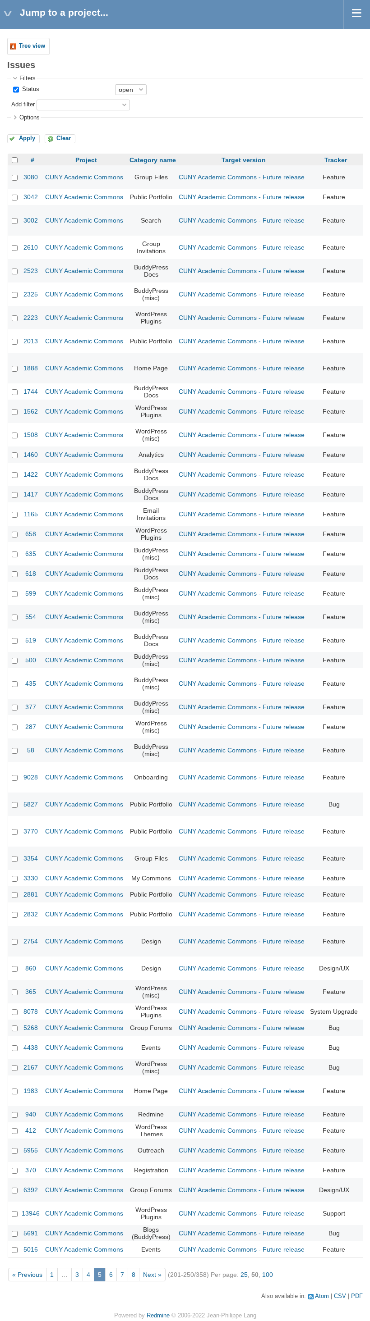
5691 (30, 1233)
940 (30, 1114)
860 (30, 968)
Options (29, 117)
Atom (322, 1296)
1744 (30, 391)
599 (30, 593)
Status (29, 89)
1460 (30, 454)
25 (244, 1274)
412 (30, 1130)
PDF (357, 1296)
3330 (30, 878)
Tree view (32, 46)
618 (30, 573)
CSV (340, 1296)
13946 (31, 1213)
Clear (63, 138)
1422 (30, 474)
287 (30, 726)
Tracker (335, 160)
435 (30, 683)
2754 (30, 941)
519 (30, 640)
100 (267, 1274)
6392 (30, 1189)
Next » (152, 1274)
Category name (153, 160)
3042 (30, 196)
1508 (30, 434)
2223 (30, 317)
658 (30, 534)
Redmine (158, 1315)
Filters (27, 78)
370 (30, 1170)
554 (30, 616)
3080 (30, 177)
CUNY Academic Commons (84, 177)
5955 (30, 1150)
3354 (30, 858)
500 (30, 660)
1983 (30, 1090)
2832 (30, 914)
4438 (30, 1047)
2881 (30, 894)
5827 (30, 804)
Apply (27, 138)
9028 (30, 777)
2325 (30, 294)
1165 (31, 514)
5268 (30, 1027)
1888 (30, 368)
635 (30, 553)
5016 (30, 1249)
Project (86, 160)
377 (30, 707)
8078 (30, 1011)
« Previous (27, 1274)
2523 (30, 270)
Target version (244, 160)
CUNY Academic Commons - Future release (242, 177)
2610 (30, 247)
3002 (30, 220)
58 (30, 750)
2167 (30, 1067)
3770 (30, 831)
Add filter (23, 104)
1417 (30, 494)
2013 (30, 341)
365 (30, 991)
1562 (30, 411)
